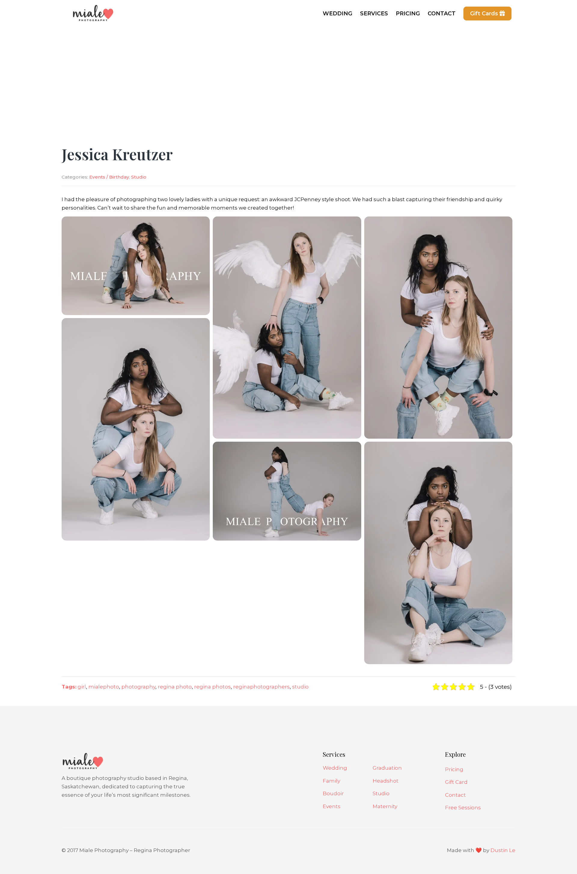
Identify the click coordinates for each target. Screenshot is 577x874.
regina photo (175, 687)
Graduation (387, 768)
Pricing (454, 769)
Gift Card (456, 782)
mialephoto (103, 687)
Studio (138, 177)
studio (300, 687)
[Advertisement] (288, 72)
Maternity (385, 806)
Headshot (385, 781)
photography (138, 687)
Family (331, 781)
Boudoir (333, 793)
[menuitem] (337, 13)
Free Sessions (463, 808)
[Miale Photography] (92, 16)
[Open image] (136, 265)
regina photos (212, 687)
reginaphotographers (261, 687)
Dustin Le (502, 850)
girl (82, 687)
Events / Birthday (109, 177)
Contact (455, 795)
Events (331, 806)
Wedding (335, 768)
